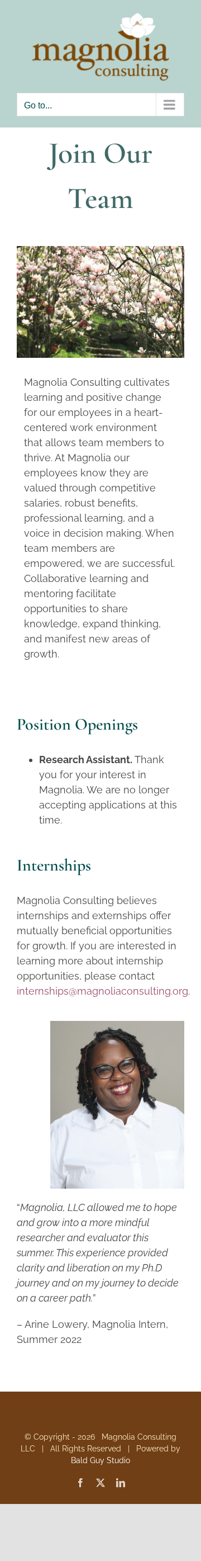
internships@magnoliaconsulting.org (102, 991)
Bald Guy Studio (100, 1460)
